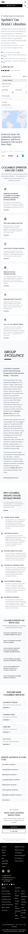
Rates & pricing (5, 891)
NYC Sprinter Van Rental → (9, 764)
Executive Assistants (20, 855)
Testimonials (5, 861)
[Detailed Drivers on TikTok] (9, 884)
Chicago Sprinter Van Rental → (10, 769)
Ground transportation (7, 904)
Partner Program (19, 861)
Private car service (6, 902)
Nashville (23, 913)
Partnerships (5, 863)
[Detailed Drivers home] (3, 2)
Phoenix (23, 899)
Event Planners (18, 858)
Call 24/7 (15, 831)
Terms (17, 924)
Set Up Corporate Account (10, 478)
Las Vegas (23, 910)
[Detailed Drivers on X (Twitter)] (14, 884)
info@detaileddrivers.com (7, 877)
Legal (24, 924)
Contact (4, 855)
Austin (22, 907)
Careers (4, 866)
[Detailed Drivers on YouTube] (11, 884)
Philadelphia (24, 896)
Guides (3, 852)
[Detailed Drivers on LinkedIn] (2, 884)
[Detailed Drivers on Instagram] (4, 884)
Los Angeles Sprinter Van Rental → (11, 779)
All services (4, 910)
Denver (23, 904)
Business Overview (19, 850)
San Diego (23, 902)
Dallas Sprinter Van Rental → (9, 785)
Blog (3, 858)
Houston (17, 918)
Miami (16, 898)
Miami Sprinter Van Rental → (9, 774)
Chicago (17, 901)
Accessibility (14, 926)
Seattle (23, 894)
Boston (16, 904)
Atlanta (23, 891)
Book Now (14, 827)
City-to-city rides (6, 894)
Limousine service (6, 896)
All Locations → (6, 800)
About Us (4, 850)
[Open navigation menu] (25, 2)
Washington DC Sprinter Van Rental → (12, 795)
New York (17, 891)
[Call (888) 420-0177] (25, 5)
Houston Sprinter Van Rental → (10, 790)
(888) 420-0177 (8, 67)
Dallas (16, 915)
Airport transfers (6, 907)
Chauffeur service (6, 899)
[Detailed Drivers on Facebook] (7, 884)
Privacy (20, 924)
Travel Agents (18, 852)
